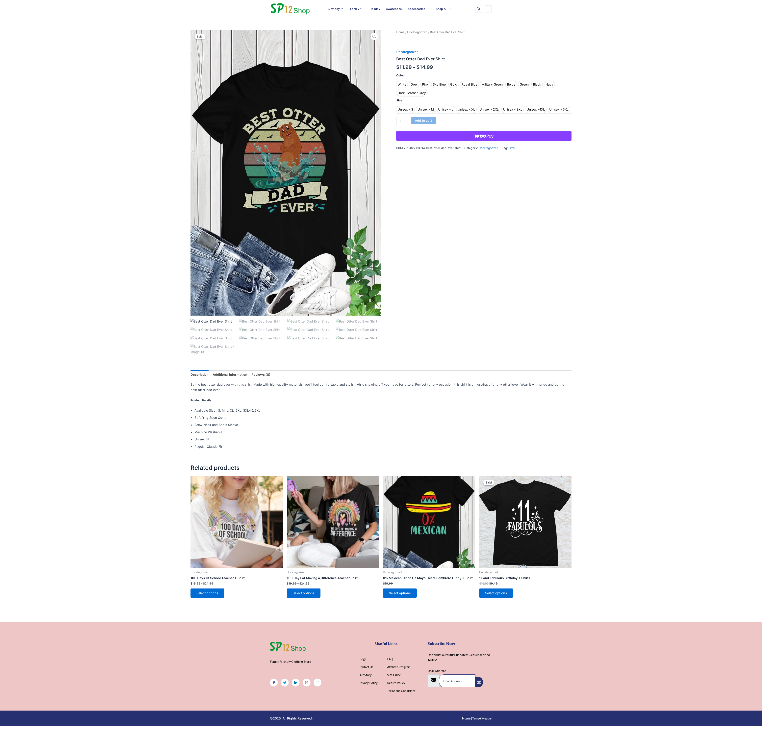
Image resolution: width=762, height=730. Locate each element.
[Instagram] (317, 683)
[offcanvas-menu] (488, 9)
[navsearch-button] (478, 9)
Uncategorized (417, 32)
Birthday (334, 9)
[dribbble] (307, 683)
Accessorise (416, 9)
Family (354, 9)
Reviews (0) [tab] (260, 375)
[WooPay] (484, 136)
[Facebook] (274, 683)
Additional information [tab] (230, 375)
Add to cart (423, 120)
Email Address (436, 670)
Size (399, 100)
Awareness (394, 9)
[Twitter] (285, 683)
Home (400, 32)
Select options (207, 593)
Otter (512, 148)
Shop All (441, 9)
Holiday (374, 9)
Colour (401, 75)
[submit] (479, 682)
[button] (374, 36)
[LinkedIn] (296, 683)
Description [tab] (199, 375)
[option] (402, 84)
